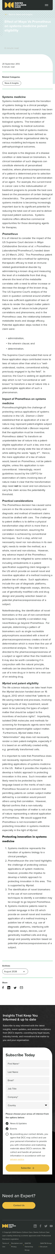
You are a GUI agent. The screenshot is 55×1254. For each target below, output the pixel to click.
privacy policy (17, 1159)
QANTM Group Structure (46, 1245)
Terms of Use (5, 1245)
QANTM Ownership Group (29, 1246)
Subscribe (26, 1168)
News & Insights (12, 83)
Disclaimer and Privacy (16, 1245)
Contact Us (18, 1205)
